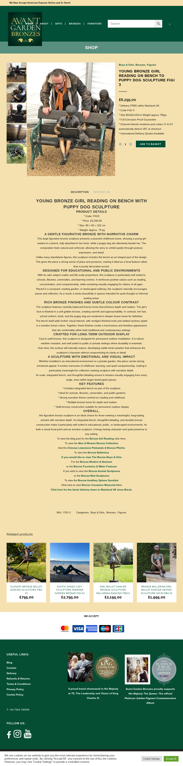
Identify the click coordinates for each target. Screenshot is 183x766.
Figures (151, 64)
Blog (9, 662)
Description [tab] (80, 192)
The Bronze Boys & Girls (107, 457)
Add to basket (150, 144)
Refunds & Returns (18, 678)
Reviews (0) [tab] (102, 192)
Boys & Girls (126, 64)
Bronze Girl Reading (102, 438)
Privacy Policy (15, 689)
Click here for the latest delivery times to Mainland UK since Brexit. (91, 489)
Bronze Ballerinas (98, 452)
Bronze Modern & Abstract (96, 461)
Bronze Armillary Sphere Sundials (98, 480)
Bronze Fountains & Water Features (95, 466)
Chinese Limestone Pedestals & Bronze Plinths (96, 447)
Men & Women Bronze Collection (98, 443)
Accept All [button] (171, 758)
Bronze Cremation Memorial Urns (102, 485)
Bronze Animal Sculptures (104, 471)
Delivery (11, 673)
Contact (11, 667)
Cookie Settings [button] (151, 758)
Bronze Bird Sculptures (95, 475)
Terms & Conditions (19, 683)
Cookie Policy (15, 694)
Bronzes (140, 64)
